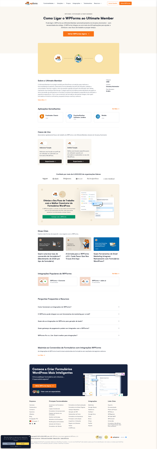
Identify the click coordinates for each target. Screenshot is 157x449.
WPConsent (111, 418)
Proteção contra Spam (75, 418)
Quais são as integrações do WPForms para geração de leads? (60, 321)
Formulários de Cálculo (55, 426)
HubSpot (90, 412)
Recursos (97, 3)
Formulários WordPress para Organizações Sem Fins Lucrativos (114, 425)
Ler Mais (40, 355)
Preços (68, 3)
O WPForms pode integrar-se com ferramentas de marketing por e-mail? (64, 314)
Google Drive (92, 414)
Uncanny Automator (112, 86)
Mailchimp (91, 405)
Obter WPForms (125, 3)
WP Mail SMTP (112, 416)
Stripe (90, 421)
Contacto (32, 409)
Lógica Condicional (54, 408)
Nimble (104, 115)
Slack (89, 416)
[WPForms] (31, 3)
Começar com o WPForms (58, 216)
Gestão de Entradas (54, 417)
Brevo (90, 418)
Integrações (76, 3)
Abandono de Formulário (56, 419)
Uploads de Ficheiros (55, 424)
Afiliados (31, 414)
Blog (30, 416)
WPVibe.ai (111, 412)
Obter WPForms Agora (77, 34)
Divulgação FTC (33, 418)
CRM (107, 82)
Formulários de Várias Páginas (77, 407)
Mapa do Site (56, 438)
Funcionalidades (49, 3)
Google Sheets (92, 407)
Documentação (112, 407)
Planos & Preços (112, 409)
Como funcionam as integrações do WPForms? (54, 307)
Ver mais (115, 109)
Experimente (49, 161)
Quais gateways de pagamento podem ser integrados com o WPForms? (63, 328)
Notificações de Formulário (56, 421)
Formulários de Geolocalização (77, 405)
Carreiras (31, 405)
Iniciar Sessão (113, 3)
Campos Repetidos (74, 409)
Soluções (60, 3)
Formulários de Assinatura (76, 416)
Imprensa (31, 412)
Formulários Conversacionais (57, 411)
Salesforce (91, 409)
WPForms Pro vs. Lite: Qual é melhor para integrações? (57, 335)
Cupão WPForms (65, 438)
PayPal (90, 423)
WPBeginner (111, 414)
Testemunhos (88, 3)
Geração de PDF (73, 412)
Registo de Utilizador (74, 423)
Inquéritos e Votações (75, 421)
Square (90, 425)
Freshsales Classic (52, 115)
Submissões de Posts (75, 414)
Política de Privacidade (46, 438)
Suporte (110, 405)
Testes (70, 425)
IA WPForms (72, 428)
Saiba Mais (41, 100)
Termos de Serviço (35, 438)
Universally (111, 421)
